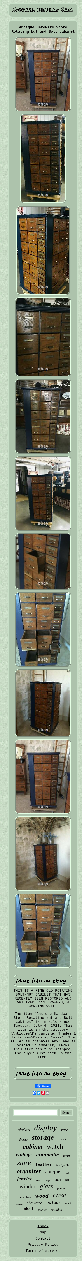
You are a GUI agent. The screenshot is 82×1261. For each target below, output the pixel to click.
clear (66, 1155)
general (61, 1188)
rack (68, 1203)
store (24, 1163)
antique (52, 1171)
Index (43, 1226)
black (62, 1139)
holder (53, 1202)
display (45, 1127)
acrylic (62, 1164)
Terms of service (43, 1251)
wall (67, 1173)
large (48, 1180)
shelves (24, 1129)
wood (42, 1195)
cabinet (32, 1146)
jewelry (24, 1178)
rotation (19, 1204)
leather (43, 1164)
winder (27, 1186)
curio (38, 1180)
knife (58, 1179)
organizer (29, 1171)
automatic (47, 1154)
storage (43, 1137)
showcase (34, 1203)
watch (55, 1146)
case (59, 1195)
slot (67, 1179)
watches (25, 1197)
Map (43, 1233)
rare (64, 1130)
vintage (24, 1154)
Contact (43, 1239)
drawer (23, 1139)
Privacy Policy (43, 1245)
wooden (56, 1210)
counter (42, 1210)
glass (46, 1186)
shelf (28, 1209)
